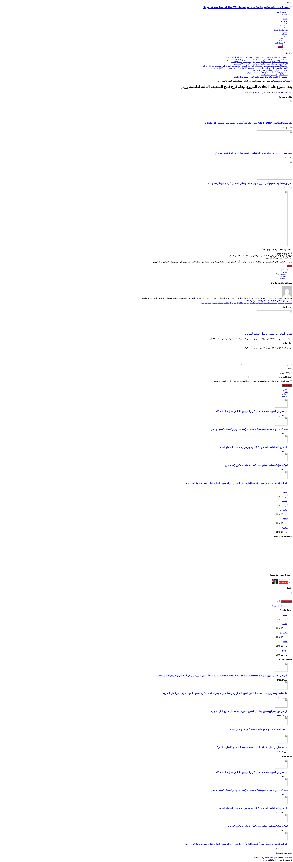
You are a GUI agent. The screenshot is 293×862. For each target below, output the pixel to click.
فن (282, 45)
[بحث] (291, 2)
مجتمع (280, 47)
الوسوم (285, 396)
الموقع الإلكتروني (285, 377)
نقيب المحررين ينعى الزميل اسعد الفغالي (268, 333)
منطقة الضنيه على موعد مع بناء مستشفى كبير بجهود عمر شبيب (259, 729)
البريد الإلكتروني (285, 373)
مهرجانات (284, 25)
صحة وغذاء (279, 43)
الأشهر (285, 392)
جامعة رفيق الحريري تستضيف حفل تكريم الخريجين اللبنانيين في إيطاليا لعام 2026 (257, 57)
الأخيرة (285, 389)
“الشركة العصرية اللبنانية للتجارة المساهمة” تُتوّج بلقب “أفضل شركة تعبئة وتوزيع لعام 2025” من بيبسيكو (248, 68)
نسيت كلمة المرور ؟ (280, 606)
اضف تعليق (257, 92)
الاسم (289, 368)
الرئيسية (289, 81)
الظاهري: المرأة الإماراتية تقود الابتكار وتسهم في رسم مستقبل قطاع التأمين (259, 62)
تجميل (280, 40)
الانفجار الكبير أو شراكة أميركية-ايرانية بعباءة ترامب (268, 70)
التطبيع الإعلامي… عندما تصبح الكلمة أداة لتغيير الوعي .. (267, 72)
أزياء (281, 36)
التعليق (288, 364)
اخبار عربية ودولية (281, 30)
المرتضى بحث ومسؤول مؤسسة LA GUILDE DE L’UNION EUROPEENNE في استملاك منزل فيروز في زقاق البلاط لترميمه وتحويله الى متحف (223, 675)
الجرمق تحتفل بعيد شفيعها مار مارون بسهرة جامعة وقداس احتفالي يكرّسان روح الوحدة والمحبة (249, 183)
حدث (285, 492)
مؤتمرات (284, 21)
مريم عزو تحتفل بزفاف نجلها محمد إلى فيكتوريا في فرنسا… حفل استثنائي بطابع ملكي (253, 153)
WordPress (269, 858)
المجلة (285, 32)
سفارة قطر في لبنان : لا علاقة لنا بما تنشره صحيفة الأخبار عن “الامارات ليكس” (252, 747)
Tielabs (289, 858)
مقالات (280, 38)
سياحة (285, 27)
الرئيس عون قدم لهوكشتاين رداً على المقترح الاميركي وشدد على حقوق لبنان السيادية (249, 711)
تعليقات (285, 394)
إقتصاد (285, 19)
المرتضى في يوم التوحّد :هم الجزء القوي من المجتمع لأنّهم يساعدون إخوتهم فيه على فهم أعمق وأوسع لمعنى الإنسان (246, 303)
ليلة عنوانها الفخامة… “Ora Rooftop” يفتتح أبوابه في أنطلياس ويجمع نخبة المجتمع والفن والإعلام (248, 123)
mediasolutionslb (284, 92)
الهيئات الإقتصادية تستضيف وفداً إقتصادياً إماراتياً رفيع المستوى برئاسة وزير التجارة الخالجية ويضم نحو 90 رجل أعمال (244, 66)
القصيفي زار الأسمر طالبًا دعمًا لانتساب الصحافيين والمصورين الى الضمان (260, 77)
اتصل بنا (285, 49)
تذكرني (275, 601)
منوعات (285, 34)
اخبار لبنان (284, 14)
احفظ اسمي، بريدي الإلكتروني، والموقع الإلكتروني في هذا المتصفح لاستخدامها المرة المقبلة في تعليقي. (250, 381)
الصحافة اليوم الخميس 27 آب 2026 (274, 75)
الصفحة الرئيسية (281, 12)
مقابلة (285, 16)
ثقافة (286, 23)
